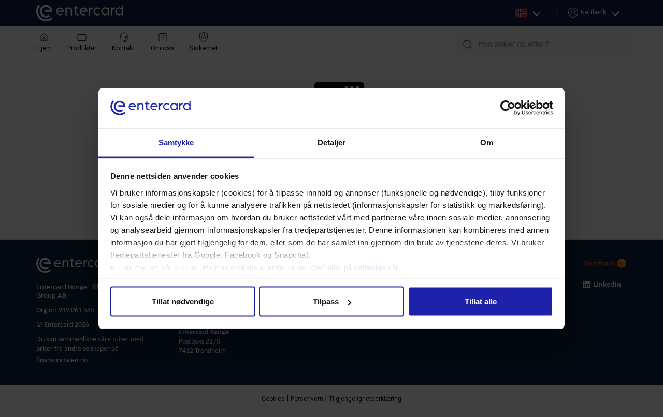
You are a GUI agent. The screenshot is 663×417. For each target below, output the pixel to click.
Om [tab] (486, 142)
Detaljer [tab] (332, 142)
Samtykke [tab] (176, 142)
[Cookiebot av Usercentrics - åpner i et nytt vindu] (508, 108)
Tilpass (326, 301)
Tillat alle (481, 301)
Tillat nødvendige (183, 301)
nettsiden (371, 267)
